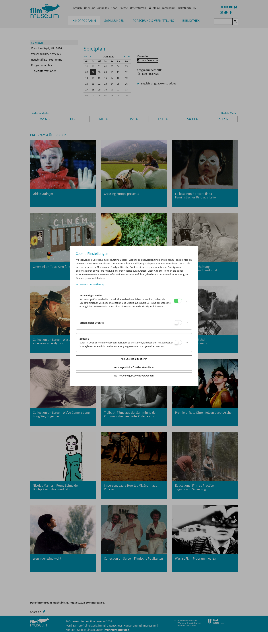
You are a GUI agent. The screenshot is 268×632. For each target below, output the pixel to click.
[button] (186, 301)
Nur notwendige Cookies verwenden (134, 375)
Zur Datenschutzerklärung (90, 284)
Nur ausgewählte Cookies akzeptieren (134, 367)
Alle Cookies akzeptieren (134, 358)
